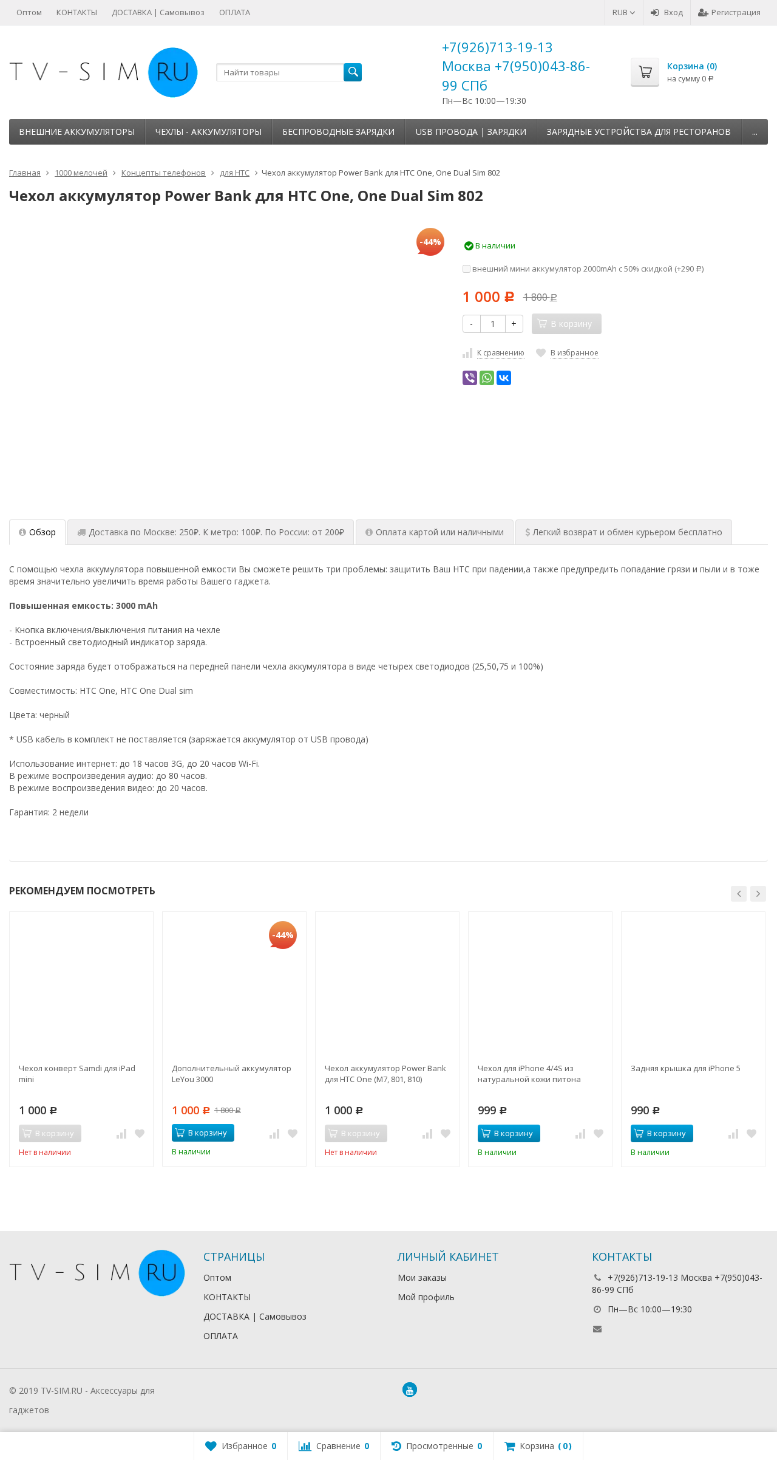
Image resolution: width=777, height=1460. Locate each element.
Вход (673, 12)
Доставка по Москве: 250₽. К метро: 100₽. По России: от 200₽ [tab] (216, 532)
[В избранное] (139, 1133)
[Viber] (470, 378)
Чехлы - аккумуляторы (208, 131)
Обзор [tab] (42, 532)
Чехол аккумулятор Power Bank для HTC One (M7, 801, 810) (385, 1074)
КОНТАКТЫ (76, 12)
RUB (620, 12)
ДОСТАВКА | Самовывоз (158, 12)
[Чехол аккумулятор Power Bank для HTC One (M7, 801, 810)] (387, 983)
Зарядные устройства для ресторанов (639, 131)
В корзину (207, 1132)
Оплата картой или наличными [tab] (440, 532)
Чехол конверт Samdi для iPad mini (77, 1074)
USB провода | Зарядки (471, 131)
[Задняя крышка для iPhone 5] (693, 983)
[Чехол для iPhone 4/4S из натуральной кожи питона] (540, 983)
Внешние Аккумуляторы (77, 131)
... (755, 131)
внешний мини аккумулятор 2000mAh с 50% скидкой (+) (587, 268)
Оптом (29, 12)
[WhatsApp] (487, 378)
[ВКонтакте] (504, 378)
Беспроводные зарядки (338, 131)
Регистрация (736, 12)
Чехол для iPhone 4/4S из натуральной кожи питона (529, 1074)
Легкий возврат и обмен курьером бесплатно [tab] (627, 532)
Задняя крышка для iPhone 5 (686, 1068)
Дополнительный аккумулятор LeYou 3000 (231, 1074)
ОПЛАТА (234, 12)
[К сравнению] (121, 1133)
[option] (81, 1039)
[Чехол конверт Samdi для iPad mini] (81, 983)
